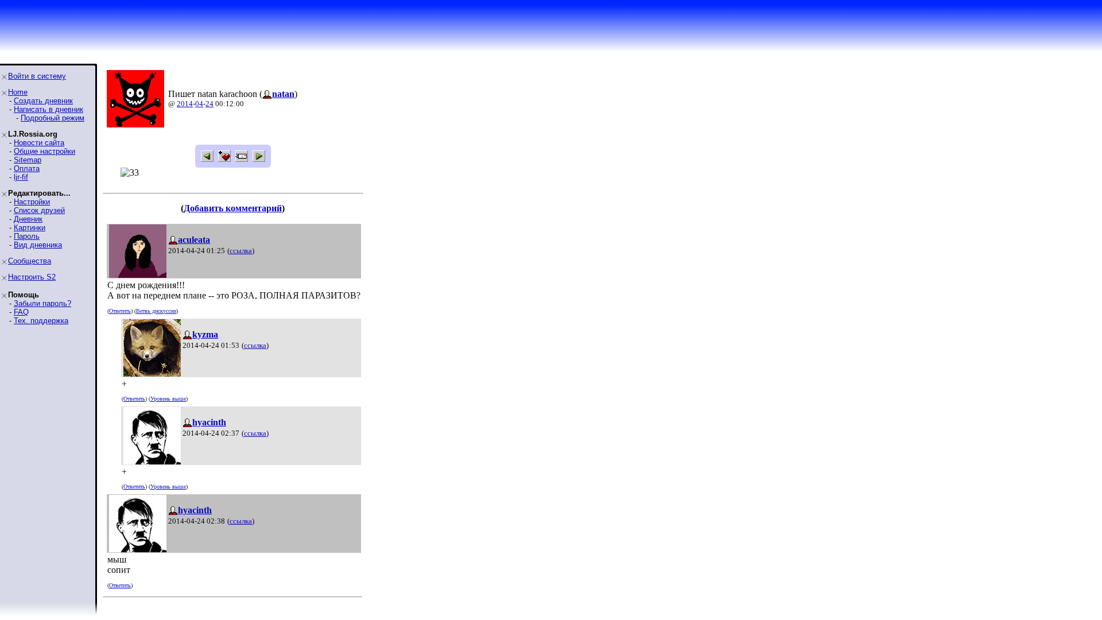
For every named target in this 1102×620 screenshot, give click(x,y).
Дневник (28, 219)
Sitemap (27, 160)
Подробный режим (52, 118)
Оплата (27, 168)
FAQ (21, 312)
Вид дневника (38, 245)
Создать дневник (43, 100)
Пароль (27, 236)
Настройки (32, 201)
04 (199, 103)
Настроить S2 (32, 277)
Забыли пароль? (42, 303)
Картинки (29, 227)
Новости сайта (39, 142)
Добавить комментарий (233, 208)
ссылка (241, 250)
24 (209, 103)
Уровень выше (168, 399)
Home (18, 92)
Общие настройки (44, 151)
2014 (185, 103)
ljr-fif (21, 177)
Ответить (120, 311)
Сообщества (29, 261)
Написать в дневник (48, 109)
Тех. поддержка (41, 320)
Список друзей (39, 210)
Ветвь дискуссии (156, 311)
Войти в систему (37, 76)
